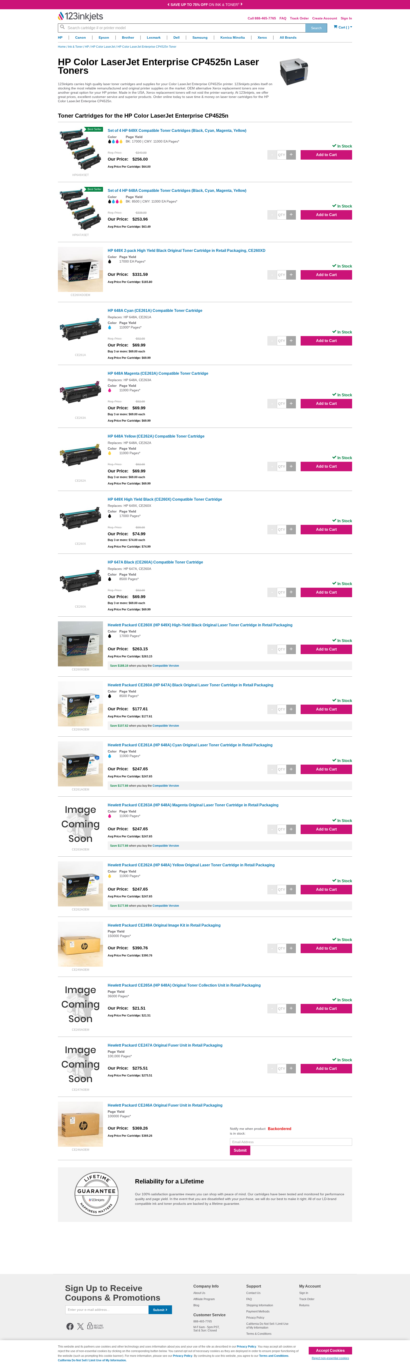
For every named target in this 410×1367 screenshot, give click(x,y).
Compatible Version (166, 665)
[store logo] (80, 16)
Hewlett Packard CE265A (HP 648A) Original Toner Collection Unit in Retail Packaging (184, 985)
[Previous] (168, 5)
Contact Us (253, 1293)
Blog (196, 1305)
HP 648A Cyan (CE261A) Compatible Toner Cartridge (155, 311)
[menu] (205, 38)
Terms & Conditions (258, 1333)
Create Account (324, 18)
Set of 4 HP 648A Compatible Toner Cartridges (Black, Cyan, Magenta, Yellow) (177, 191)
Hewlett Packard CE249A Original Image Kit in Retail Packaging (164, 925)
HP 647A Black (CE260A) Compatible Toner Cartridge (155, 562)
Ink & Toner (75, 46)
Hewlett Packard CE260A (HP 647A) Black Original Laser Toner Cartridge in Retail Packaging (190, 685)
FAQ (283, 18)
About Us (199, 1293)
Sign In (346, 18)
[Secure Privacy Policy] (95, 1329)
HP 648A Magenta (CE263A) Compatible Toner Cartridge (158, 373)
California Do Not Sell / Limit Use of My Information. (92, 1360)
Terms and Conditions (274, 1356)
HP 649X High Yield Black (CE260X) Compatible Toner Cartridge (165, 499)
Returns (304, 1305)
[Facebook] (70, 1329)
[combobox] (192, 27)
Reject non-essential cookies (330, 1358)
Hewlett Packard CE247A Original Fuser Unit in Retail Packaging (165, 1045)
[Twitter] (80, 1329)
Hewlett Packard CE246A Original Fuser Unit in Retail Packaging (165, 1105)
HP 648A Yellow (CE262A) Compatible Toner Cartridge (156, 436)
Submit (240, 1150)
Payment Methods (258, 1311)
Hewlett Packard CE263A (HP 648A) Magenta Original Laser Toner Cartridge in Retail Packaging (193, 805)
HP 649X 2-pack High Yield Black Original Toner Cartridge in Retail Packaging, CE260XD (187, 251)
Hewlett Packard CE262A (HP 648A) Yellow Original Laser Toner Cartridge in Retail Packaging (191, 865)
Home (62, 46)
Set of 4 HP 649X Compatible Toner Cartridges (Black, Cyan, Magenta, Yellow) (177, 131)
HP (87, 46)
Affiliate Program (204, 1299)
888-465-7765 (265, 18)
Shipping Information (259, 1305)
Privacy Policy (255, 1317)
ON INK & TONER (205, 5)
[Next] (241, 5)
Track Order (299, 18)
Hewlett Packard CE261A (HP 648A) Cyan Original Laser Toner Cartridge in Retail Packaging (190, 745)
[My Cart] (343, 27)
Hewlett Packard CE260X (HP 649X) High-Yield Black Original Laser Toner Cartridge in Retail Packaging (200, 625)
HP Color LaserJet (103, 46)
